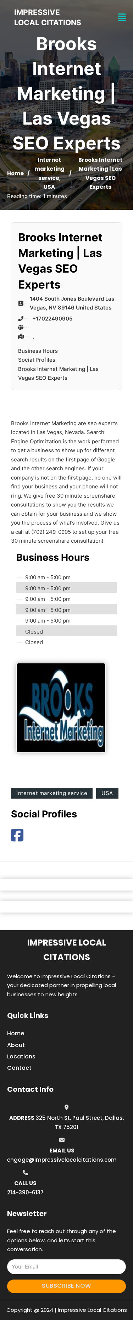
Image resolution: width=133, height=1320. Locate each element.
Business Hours (38, 350)
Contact (19, 1068)
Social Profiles (36, 359)
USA (49, 187)
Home (15, 173)
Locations (21, 1056)
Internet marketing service (49, 169)
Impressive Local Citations (66, 950)
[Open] (122, 17)
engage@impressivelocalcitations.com (62, 1159)
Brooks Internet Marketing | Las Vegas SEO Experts (58, 374)
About (16, 1045)
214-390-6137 (25, 1192)
